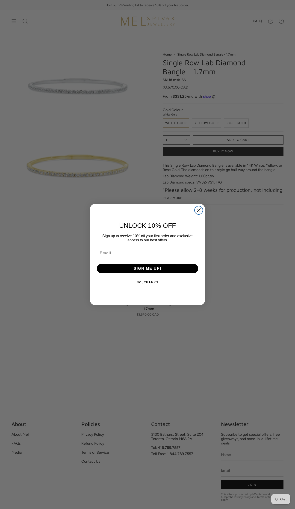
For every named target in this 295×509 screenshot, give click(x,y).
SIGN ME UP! (148, 268)
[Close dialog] (199, 210)
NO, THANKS (148, 282)
